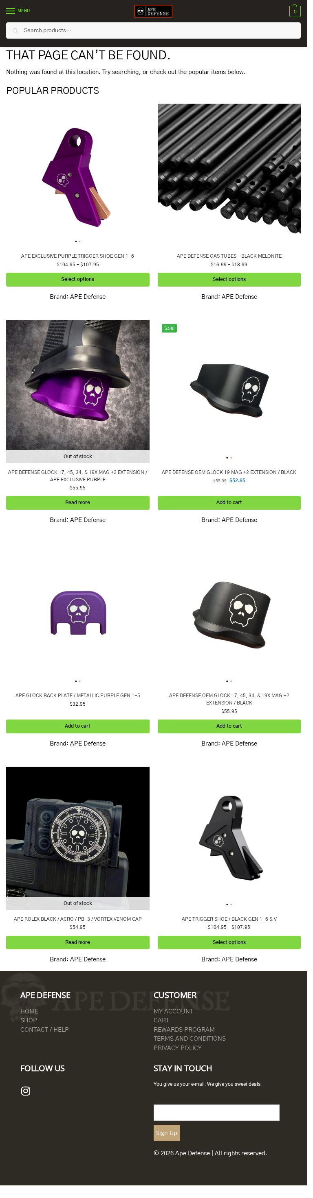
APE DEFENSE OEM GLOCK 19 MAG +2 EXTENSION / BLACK (229, 472)
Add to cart (229, 502)
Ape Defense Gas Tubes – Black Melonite (229, 256)
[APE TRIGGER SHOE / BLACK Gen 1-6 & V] (229, 838)
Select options (77, 279)
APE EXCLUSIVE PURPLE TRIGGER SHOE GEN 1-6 (77, 256)
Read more (77, 502)
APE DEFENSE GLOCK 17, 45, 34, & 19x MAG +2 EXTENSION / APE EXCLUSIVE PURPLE (77, 476)
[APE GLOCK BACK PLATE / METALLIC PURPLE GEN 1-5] (78, 615)
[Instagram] (25, 1091)
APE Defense (88, 297)
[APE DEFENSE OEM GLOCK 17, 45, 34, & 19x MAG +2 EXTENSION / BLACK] (229, 615)
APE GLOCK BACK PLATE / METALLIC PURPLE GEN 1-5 (77, 695)
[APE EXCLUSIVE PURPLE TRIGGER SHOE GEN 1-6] (78, 175)
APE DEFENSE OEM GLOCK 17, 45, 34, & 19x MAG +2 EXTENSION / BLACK (229, 699)
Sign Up (166, 1133)
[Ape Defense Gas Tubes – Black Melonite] (229, 175)
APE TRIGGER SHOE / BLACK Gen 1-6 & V (229, 919)
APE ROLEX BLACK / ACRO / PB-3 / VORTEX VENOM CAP (78, 919)
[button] (294, 11)
